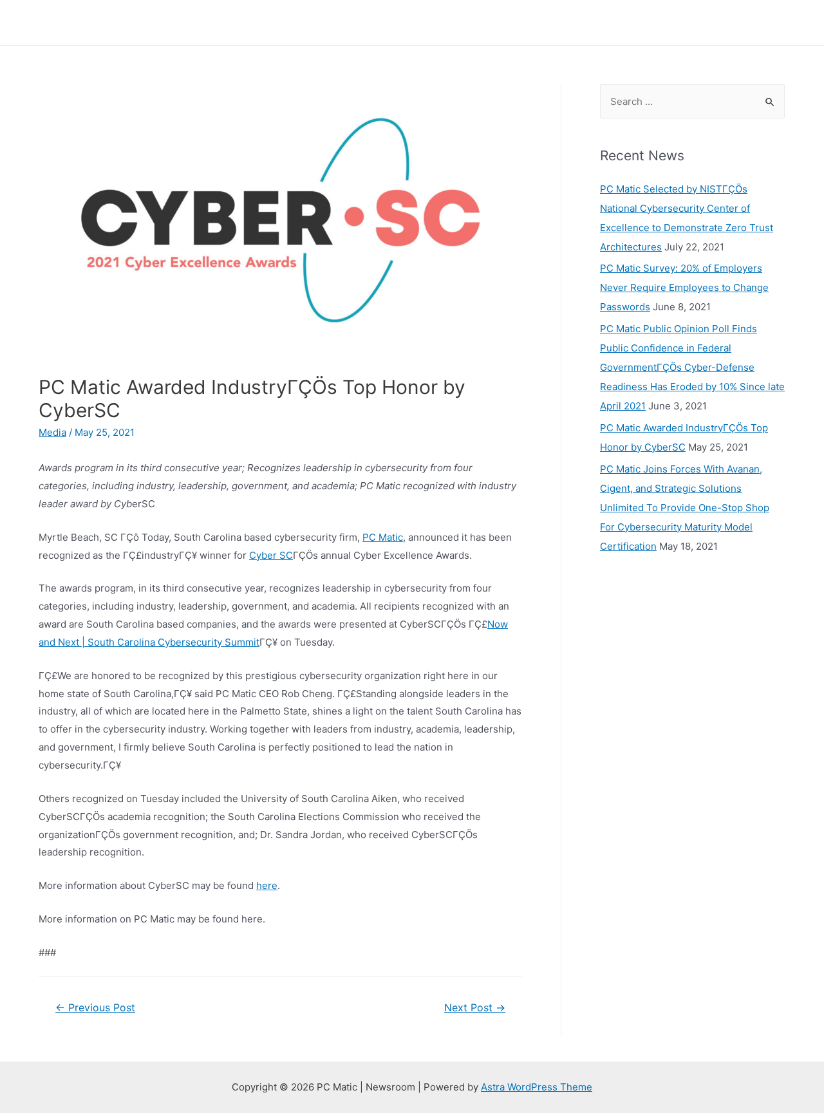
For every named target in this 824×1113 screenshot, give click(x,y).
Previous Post (95, 1008)
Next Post (474, 1008)
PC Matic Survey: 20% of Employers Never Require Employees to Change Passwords (684, 287)
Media (52, 432)
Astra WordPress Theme (536, 1087)
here (266, 885)
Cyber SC (271, 555)
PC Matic (382, 537)
